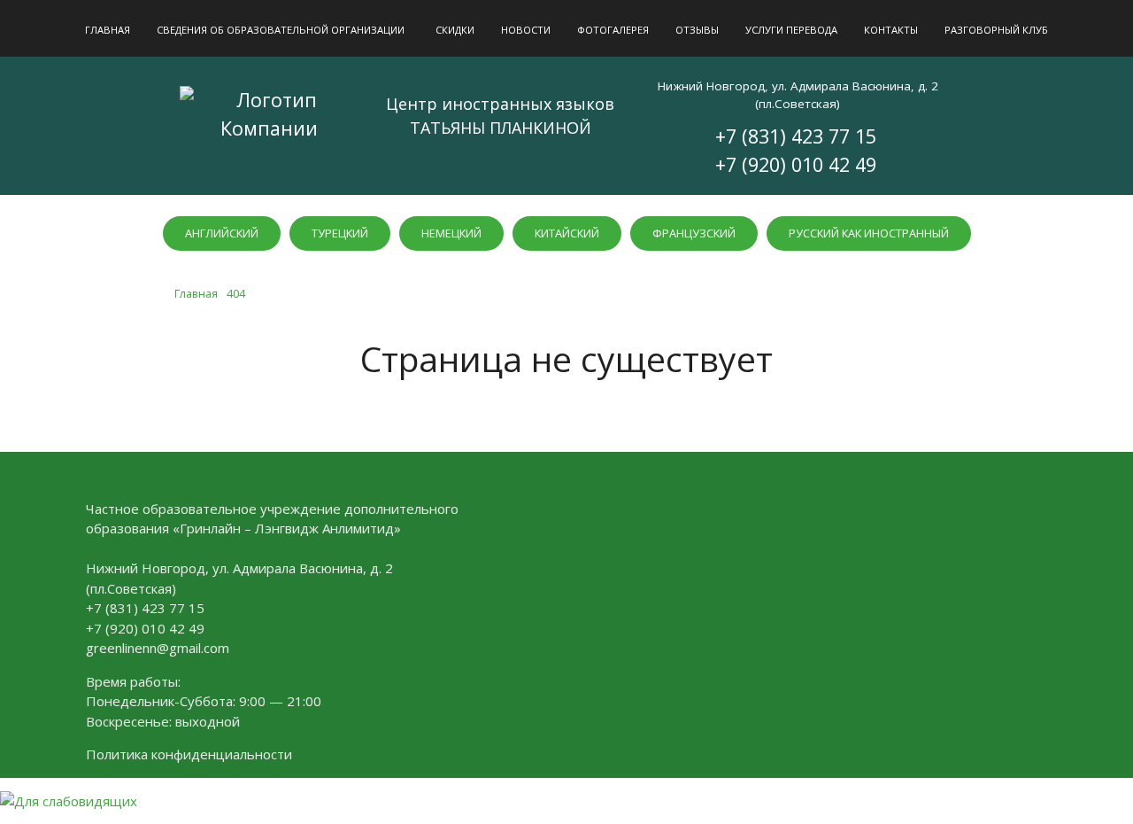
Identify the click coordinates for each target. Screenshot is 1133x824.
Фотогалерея (613, 29)
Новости (526, 29)
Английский (221, 233)
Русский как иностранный (869, 233)
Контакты (891, 29)
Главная (107, 29)
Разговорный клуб (996, 29)
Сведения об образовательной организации (281, 29)
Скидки (454, 29)
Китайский (567, 233)
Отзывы (697, 29)
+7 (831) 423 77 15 (795, 136)
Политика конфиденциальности (189, 754)
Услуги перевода (791, 29)
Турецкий (340, 233)
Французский (694, 233)
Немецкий (451, 233)
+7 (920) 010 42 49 (795, 164)
